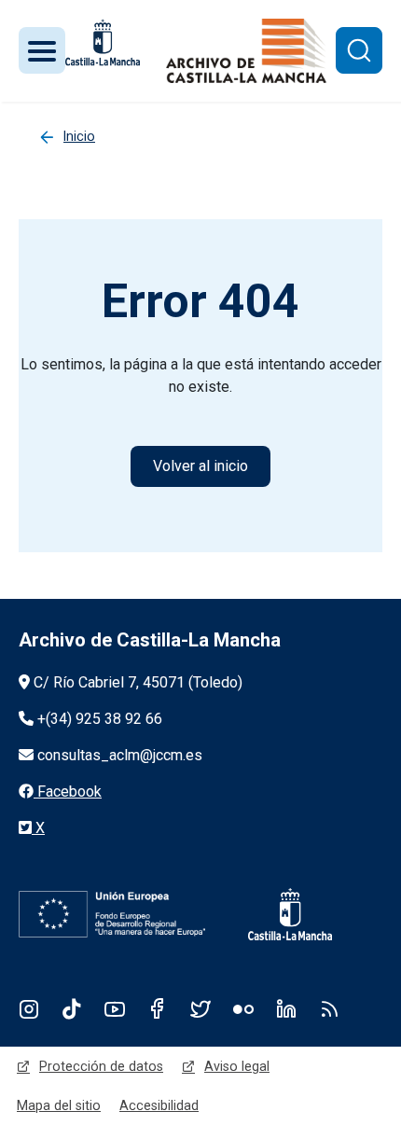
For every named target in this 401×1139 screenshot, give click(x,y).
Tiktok (71, 1008)
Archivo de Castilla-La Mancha (150, 640)
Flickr (243, 1008)
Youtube (114, 1008)
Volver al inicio (200, 466)
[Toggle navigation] (42, 50)
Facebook (157, 1008)
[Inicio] (246, 51)
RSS (329, 1008)
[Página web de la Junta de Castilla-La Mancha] (102, 42)
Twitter (200, 1008)
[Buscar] (359, 50)
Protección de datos (101, 1066)
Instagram (28, 1008)
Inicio (79, 136)
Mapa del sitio (59, 1105)
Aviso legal (237, 1066)
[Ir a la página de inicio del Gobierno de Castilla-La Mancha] (278, 914)
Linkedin (286, 1008)
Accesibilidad (159, 1105)
